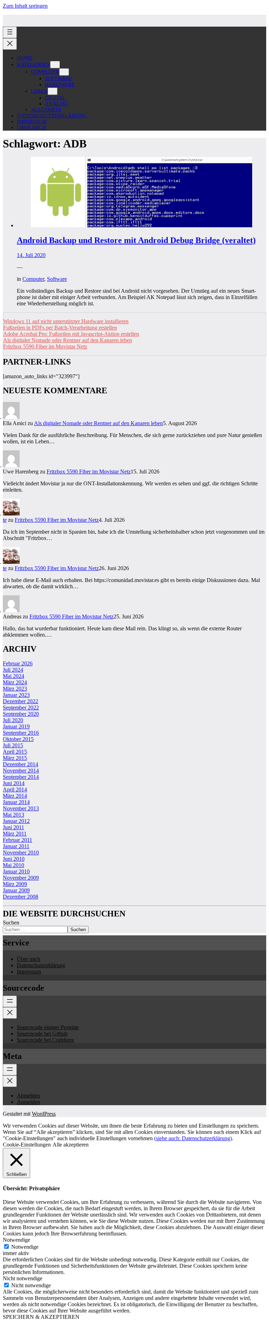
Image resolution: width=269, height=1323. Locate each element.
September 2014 (21, 777)
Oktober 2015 (18, 739)
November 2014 (21, 771)
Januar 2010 (16, 871)
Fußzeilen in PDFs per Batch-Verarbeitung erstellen (60, 328)
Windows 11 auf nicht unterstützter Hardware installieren (66, 321)
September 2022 (21, 708)
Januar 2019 (16, 726)
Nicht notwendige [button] (22, 1278)
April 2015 (15, 752)
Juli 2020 (13, 720)
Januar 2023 (16, 695)
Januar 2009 (16, 890)
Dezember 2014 (20, 764)
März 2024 (15, 682)
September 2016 (21, 733)
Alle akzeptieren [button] (71, 1145)
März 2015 (15, 758)
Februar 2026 (18, 663)
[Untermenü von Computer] (64, 72)
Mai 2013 (13, 815)
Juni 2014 (14, 783)
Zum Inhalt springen (25, 6)
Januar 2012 (16, 821)
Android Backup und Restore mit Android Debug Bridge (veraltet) (136, 240)
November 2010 (21, 853)
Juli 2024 (13, 670)
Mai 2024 (13, 676)
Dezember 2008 (20, 897)
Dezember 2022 (20, 701)
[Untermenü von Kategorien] (55, 64)
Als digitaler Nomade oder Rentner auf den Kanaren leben (67, 340)
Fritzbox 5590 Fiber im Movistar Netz (45, 346)
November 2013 (21, 808)
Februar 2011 (17, 840)
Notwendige (25, 1247)
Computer (33, 279)
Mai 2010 (13, 865)
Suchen (11, 923)
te (5, 520)
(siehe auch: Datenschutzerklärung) (193, 1138)
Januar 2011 (16, 846)
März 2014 (15, 796)
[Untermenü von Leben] (52, 91)
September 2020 (21, 714)
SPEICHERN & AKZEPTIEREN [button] (41, 1317)
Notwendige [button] (16, 1240)
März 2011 (15, 834)
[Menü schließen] (10, 44)
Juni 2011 (13, 827)
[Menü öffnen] (10, 32)
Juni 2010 (14, 859)
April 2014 (15, 789)
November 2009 (21, 878)
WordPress (44, 1114)
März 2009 (15, 884)
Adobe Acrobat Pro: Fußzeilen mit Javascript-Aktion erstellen (71, 334)
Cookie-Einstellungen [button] (27, 1145)
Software (57, 279)
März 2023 (15, 689)
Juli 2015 (13, 745)
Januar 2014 (16, 802)
